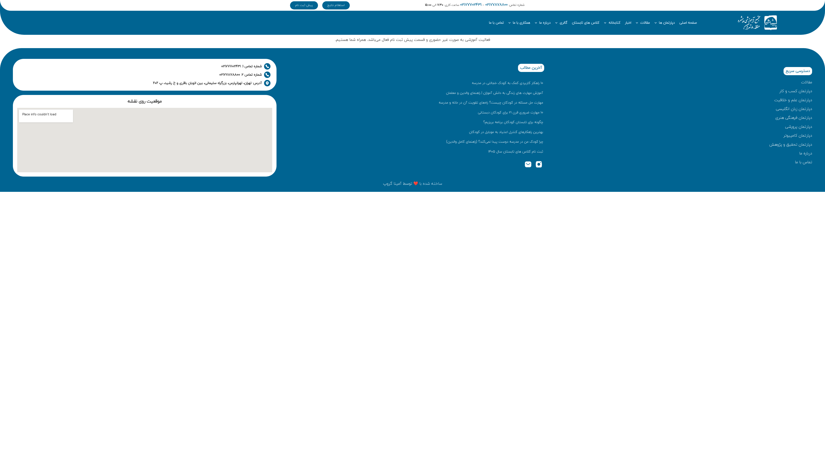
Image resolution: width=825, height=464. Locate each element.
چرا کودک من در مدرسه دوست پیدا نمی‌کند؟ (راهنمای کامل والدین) (494, 141)
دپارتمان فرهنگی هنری (793, 118)
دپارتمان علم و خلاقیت (793, 100)
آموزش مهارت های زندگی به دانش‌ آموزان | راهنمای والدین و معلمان (494, 93)
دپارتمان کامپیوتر (797, 135)
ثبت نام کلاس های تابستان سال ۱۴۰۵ (515, 151)
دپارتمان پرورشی (798, 127)
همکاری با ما (521, 22)
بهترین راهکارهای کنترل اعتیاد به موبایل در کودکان (506, 132)
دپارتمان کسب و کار (795, 91)
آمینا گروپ (392, 183)
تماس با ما (496, 22)
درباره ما (545, 22)
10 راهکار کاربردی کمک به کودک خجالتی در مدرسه (507, 83)
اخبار (628, 22)
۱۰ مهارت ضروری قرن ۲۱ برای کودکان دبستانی (510, 112)
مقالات (645, 22)
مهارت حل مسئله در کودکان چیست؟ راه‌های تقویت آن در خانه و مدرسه (491, 102)
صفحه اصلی (688, 22)
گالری (563, 22)
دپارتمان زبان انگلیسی (794, 109)
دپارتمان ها (667, 22)
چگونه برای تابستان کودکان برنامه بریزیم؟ (513, 122)
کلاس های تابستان (585, 22)
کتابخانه (614, 22)
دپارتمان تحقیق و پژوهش (790, 144)
